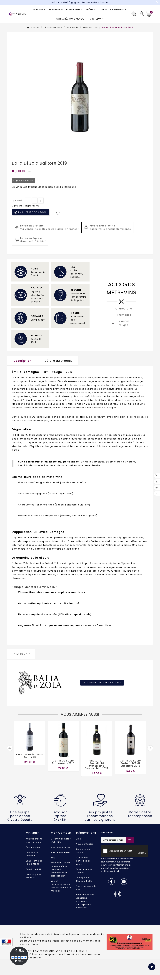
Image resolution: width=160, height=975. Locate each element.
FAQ (53, 857)
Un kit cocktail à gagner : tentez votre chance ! (80, 2)
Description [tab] (22, 361)
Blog (78, 838)
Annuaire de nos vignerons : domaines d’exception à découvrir (85, 901)
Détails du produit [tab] (58, 361)
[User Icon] (141, 13)
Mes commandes (60, 847)
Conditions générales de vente (83, 860)
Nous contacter (84, 844)
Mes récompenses (61, 852)
